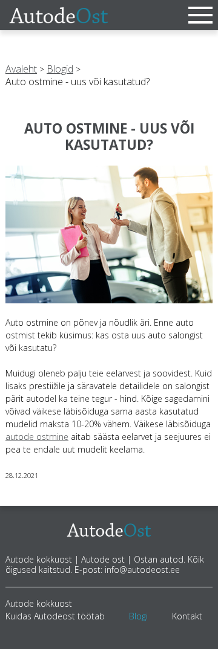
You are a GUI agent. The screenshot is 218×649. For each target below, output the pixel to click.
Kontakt (187, 616)
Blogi (138, 616)
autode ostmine (36, 436)
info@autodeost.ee (142, 569)
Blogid (60, 69)
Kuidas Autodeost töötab (55, 616)
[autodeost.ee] (58, 15)
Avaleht (21, 69)
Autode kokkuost (38, 603)
